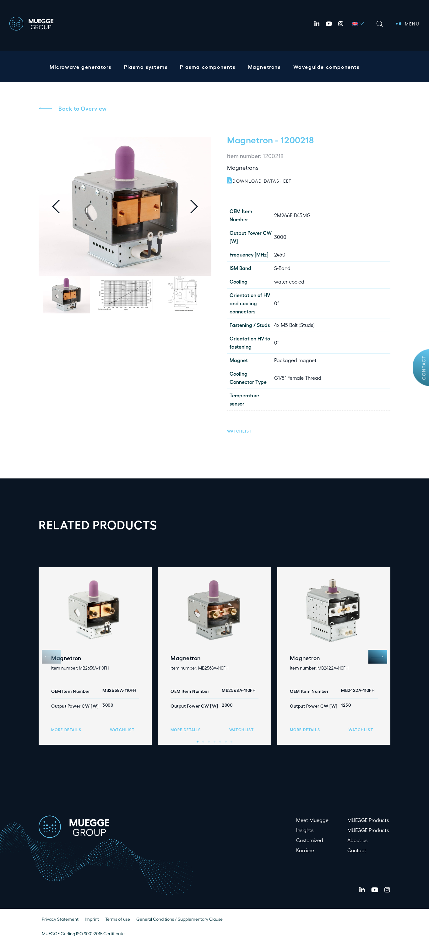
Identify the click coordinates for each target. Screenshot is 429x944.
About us (357, 840)
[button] (198, 206)
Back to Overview (82, 108)
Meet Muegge (312, 820)
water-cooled (289, 281)
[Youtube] (329, 23)
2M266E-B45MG (292, 215)
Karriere (305, 850)
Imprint (92, 919)
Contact (423, 368)
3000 (280, 237)
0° (276, 303)
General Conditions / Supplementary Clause (179, 919)
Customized (309, 840)
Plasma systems (145, 67)
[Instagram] (341, 23)
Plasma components (207, 67)
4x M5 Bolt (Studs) (294, 325)
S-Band (282, 268)
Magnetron (250, 139)
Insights (304, 830)
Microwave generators (80, 67)
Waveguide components (326, 67)
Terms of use (117, 919)
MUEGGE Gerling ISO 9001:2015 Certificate (83, 933)
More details (66, 729)
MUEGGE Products (368, 820)
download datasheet (262, 181)
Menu (412, 23)
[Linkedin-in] (317, 23)
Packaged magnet (295, 360)
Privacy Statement (60, 919)
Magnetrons (264, 67)
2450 (279, 254)
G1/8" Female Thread (297, 378)
